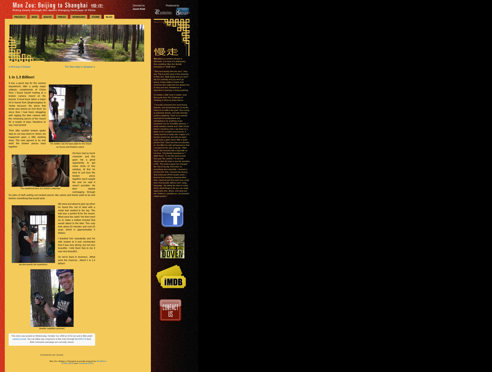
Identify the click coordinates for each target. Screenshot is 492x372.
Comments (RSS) (85, 363)
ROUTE (48, 17)
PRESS (62, 17)
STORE (96, 17)
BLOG (109, 17)
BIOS (34, 17)
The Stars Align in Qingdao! (79, 66)
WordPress (101, 361)
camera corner (19, 339)
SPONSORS (78, 17)
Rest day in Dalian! (20, 66)
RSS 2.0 (82, 339)
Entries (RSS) (68, 363)
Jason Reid (139, 9)
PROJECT (19, 17)
